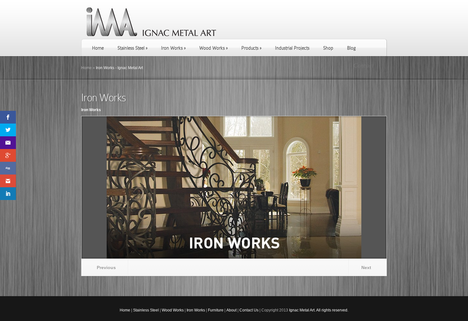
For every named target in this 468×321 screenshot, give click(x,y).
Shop (328, 48)
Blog (351, 48)
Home (98, 48)
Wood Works (173, 310)
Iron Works (196, 310)
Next (366, 267)
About (231, 310)
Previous (106, 267)
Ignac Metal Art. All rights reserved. (318, 310)
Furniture (215, 310)
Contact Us (249, 310)
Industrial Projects (292, 48)
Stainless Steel (146, 310)
